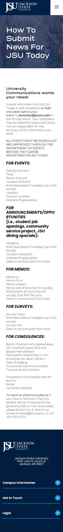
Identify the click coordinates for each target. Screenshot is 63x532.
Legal (7, 513)
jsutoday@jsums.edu (34, 115)
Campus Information (19, 483)
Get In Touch (12, 498)
